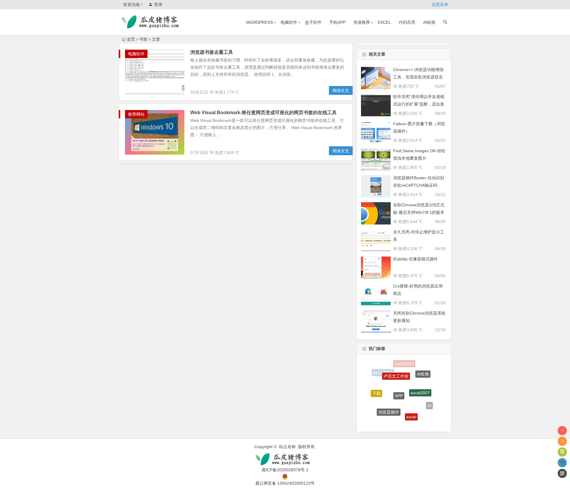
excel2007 (420, 384)
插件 (398, 422)
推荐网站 (136, 114)
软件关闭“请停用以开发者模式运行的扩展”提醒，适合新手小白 (418, 104)
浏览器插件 (388, 405)
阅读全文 (340, 90)
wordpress (259, 22)
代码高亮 (407, 22)
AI (429, 402)
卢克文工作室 (396, 369)
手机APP (337, 22)
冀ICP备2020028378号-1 (285, 469)
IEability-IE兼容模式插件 (415, 259)
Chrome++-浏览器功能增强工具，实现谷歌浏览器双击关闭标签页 (418, 77)
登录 (158, 4)
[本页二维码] (562, 473)
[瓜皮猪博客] (285, 459)
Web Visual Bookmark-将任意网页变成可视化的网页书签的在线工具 (263, 112)
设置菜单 (440, 4)
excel (384, 22)
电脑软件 (289, 22)
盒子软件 (313, 22)
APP (399, 385)
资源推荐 (361, 22)
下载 (376, 389)
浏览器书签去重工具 (211, 52)
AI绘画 (429, 22)
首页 (131, 39)
